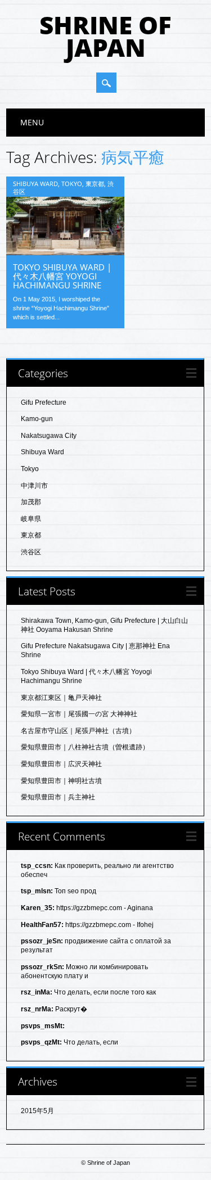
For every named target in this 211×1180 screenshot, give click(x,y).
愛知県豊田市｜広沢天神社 (61, 764)
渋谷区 (31, 552)
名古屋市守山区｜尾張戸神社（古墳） (78, 731)
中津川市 (34, 486)
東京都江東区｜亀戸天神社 (61, 698)
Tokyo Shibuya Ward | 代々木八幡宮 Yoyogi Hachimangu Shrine (62, 276)
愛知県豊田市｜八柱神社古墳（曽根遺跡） (85, 747)
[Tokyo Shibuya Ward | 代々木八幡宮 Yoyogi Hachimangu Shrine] (65, 252)
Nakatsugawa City (49, 436)
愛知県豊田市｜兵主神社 (58, 797)
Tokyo (71, 183)
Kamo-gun (37, 419)
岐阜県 (31, 519)
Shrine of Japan (105, 36)
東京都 (95, 183)
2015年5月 (37, 1111)
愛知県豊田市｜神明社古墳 (61, 781)
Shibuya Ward (35, 183)
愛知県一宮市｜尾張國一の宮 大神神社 (79, 714)
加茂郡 (31, 502)
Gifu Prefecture (43, 402)
